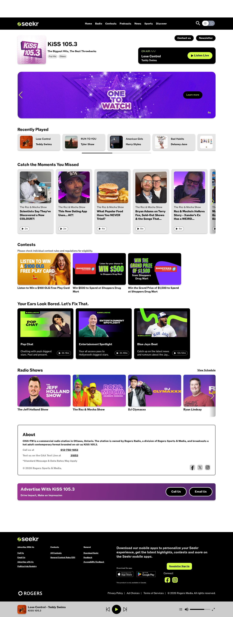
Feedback (88, 557)
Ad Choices (133, 593)
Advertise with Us (25, 562)
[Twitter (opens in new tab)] (200, 467)
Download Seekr (91, 553)
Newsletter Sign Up (179, 566)
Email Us (201, 491)
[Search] (198, 23)
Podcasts (125, 23)
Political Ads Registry (27, 566)
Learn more (192, 95)
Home (88, 23)
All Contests (55, 553)
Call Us (176, 491)
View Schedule (206, 370)
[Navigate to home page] (28, 24)
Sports (148, 23)
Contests (110, 23)
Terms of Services (153, 593)
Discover (161, 23)
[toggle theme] (208, 23)
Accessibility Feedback (94, 562)
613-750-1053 (69, 450)
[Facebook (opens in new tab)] (192, 467)
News (137, 23)
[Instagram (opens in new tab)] (207, 467)
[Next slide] (212, 201)
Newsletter (206, 38)
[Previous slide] (20, 95)
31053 (74, 455)
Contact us (184, 38)
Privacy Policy (115, 593)
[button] (50, 609)
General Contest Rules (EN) (62, 557)
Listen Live (201, 55)
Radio (98, 23)
